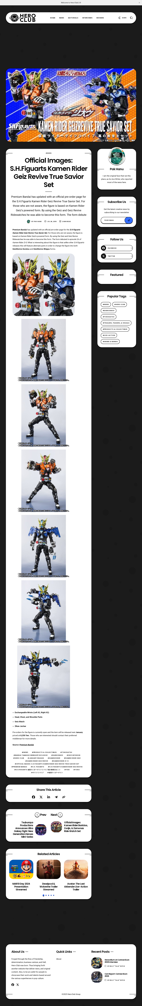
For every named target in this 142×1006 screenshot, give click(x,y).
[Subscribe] (129, 220)
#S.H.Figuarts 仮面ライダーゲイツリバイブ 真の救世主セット (37, 770)
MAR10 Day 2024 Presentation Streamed (21, 886)
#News (48, 153)
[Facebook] (33, 797)
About (58, 959)
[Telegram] (56, 797)
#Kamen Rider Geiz (72, 758)
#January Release (36, 758)
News (61, 18)
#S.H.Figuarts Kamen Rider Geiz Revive (65, 767)
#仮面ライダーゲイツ (55, 773)
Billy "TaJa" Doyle (117, 966)
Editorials (73, 18)
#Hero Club (18, 758)
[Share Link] (63, 797)
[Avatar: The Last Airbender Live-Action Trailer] (76, 869)
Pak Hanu (38, 221)
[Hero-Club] (22, 18)
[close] (139, 2)
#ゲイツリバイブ (37, 773)
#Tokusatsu (66, 752)
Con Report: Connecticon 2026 (116, 975)
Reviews (100, 18)
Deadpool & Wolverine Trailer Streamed (49, 886)
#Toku (76, 770)
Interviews (87, 18)
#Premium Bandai (19, 767)
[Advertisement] (71, 46)
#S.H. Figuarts (37, 767)
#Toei (67, 770)
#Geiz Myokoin (73, 755)
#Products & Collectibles (44, 752)
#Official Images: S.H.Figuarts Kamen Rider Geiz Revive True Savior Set (47, 764)
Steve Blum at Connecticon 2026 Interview (117, 961)
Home (52, 18)
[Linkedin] (48, 797)
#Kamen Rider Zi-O (60, 761)
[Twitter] (41, 797)
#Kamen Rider (54, 758)
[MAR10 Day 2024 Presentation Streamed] (21, 869)
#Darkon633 (57, 755)
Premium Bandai (27, 745)
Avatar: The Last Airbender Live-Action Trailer (76, 886)
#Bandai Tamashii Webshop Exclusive (30, 755)
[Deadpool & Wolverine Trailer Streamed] (49, 869)
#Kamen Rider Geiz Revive (36, 761)
